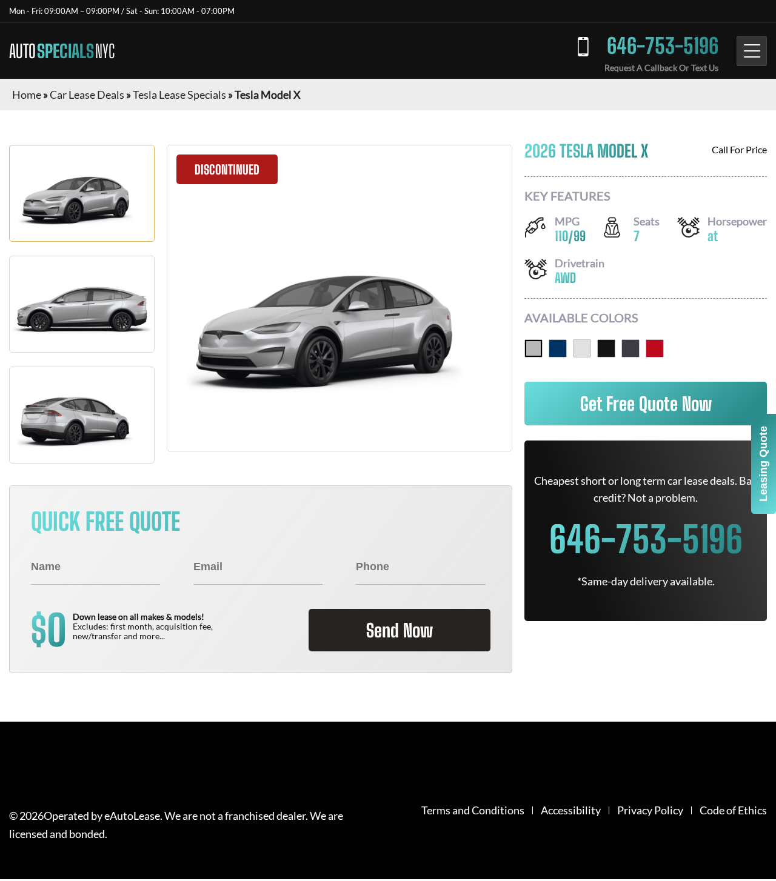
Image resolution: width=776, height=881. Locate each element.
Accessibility (571, 810)
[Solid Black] (606, 348)
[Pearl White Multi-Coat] (582, 348)
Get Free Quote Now (646, 403)
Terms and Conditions (472, 810)
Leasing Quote (763, 464)
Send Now (399, 630)
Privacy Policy (650, 810)
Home (26, 94)
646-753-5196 (662, 45)
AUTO (62, 51)
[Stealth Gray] (630, 348)
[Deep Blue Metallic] (557, 348)
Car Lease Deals (87, 94)
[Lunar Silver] (533, 348)
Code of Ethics (733, 810)
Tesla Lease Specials (179, 94)
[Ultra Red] (654, 348)
